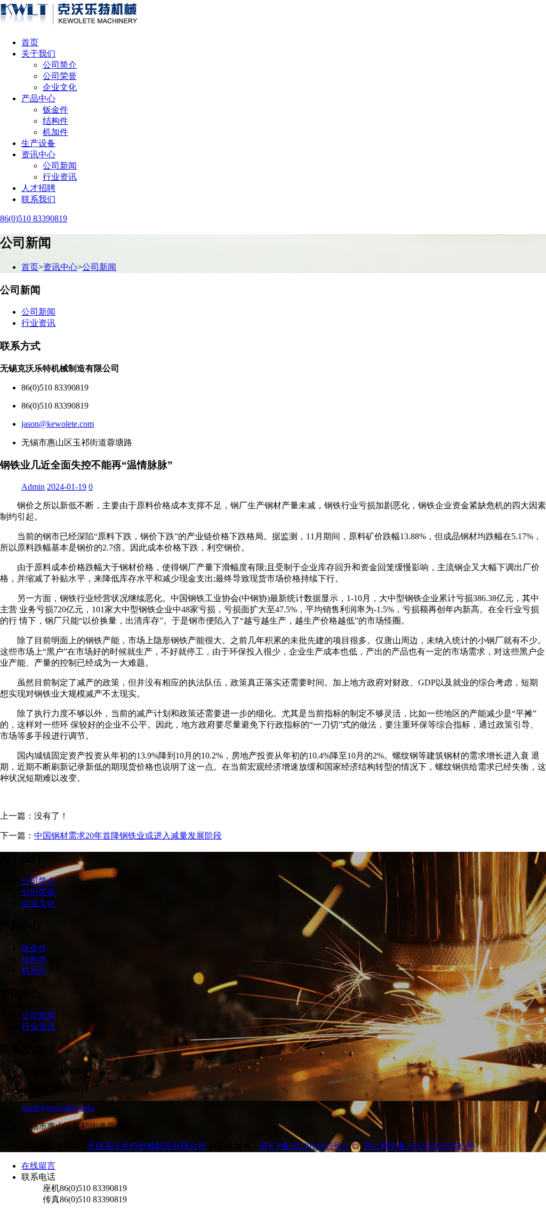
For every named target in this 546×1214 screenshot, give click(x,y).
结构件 (55, 120)
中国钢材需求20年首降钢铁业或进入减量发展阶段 (128, 835)
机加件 (55, 132)
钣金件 (55, 109)
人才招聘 (38, 188)
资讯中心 (38, 154)
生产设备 (38, 143)
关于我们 (38, 53)
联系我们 (38, 199)
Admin (33, 486)
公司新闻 (60, 165)
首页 (29, 42)
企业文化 (60, 87)
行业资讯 (60, 176)
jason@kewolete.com (57, 423)
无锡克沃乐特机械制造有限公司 (146, 1146)
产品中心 (38, 98)
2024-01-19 (66, 486)
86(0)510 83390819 (33, 218)
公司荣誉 (60, 76)
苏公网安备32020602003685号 (419, 1146)
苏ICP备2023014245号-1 (304, 1146)
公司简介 (60, 64)
